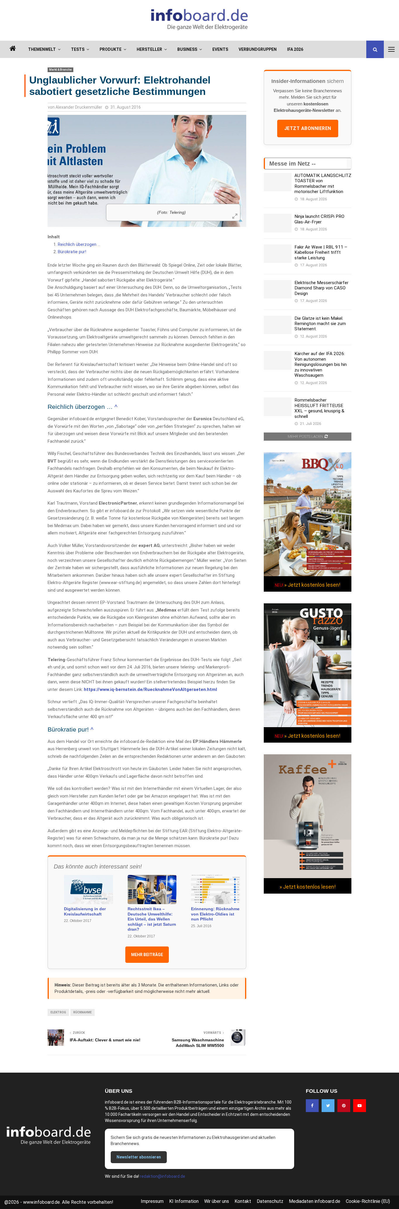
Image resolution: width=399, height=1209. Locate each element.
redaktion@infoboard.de (162, 1176)
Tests (77, 49)
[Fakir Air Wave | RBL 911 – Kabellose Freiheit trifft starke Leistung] (278, 253)
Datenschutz (270, 1201)
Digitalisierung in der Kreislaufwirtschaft (85, 911)
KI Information (184, 1201)
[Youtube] (359, 1105)
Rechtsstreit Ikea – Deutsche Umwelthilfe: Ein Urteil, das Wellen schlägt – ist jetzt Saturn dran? (152, 919)
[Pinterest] (343, 1105)
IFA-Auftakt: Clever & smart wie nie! (105, 1040)
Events (220, 49)
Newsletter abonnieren (139, 1157)
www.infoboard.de (41, 1202)
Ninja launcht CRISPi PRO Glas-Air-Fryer (319, 219)
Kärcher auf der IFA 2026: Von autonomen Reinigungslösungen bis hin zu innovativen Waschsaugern (320, 364)
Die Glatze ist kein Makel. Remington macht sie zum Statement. (320, 324)
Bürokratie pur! (72, 251)
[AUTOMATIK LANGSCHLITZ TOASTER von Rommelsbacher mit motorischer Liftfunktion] (278, 182)
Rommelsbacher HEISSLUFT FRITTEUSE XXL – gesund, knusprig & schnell (319, 408)
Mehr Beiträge (147, 954)
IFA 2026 (295, 49)
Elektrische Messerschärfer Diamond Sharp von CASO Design (321, 288)
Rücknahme (82, 1012)
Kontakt (243, 1201)
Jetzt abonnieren (307, 128)
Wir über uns (216, 1201)
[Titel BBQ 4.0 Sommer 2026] (307, 574)
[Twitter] (328, 1105)
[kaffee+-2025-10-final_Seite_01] (307, 876)
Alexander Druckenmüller (78, 107)
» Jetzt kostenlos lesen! (312, 585)
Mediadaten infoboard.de (314, 1201)
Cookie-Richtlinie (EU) (368, 1201)
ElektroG (58, 1012)
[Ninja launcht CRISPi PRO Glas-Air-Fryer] (278, 223)
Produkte (111, 49)
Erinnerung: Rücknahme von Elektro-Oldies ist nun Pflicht (215, 913)
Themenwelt (42, 49)
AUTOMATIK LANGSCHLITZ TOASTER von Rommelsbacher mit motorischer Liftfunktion (322, 183)
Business (187, 49)
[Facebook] (312, 1105)
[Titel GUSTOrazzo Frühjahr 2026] (307, 725)
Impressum (152, 1201)
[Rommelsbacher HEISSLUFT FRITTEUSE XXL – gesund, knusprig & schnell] (278, 406)
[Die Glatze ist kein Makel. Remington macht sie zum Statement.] (278, 325)
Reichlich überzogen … (79, 244)
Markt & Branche (60, 69)
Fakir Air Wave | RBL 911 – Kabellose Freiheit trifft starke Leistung (320, 252)
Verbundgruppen (258, 49)
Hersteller (149, 49)
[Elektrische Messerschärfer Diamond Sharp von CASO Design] (278, 289)
